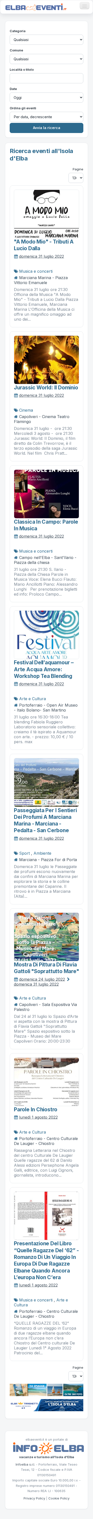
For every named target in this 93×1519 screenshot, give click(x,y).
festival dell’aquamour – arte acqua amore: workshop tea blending (44, 669)
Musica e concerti (36, 271)
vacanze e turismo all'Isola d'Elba (46, 1457)
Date (13, 89)
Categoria (18, 31)
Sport (24, 853)
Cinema (26, 410)
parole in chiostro (35, 1109)
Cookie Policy (58, 1498)
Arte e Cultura (32, 698)
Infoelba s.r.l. (25, 1464)
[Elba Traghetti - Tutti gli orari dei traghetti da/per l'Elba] (46, 1404)
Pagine (78, 169)
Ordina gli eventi (23, 108)
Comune (16, 50)
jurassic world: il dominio (46, 387)
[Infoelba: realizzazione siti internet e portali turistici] (48, 1448)
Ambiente (42, 853)
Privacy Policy (34, 1498)
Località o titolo (22, 69)
